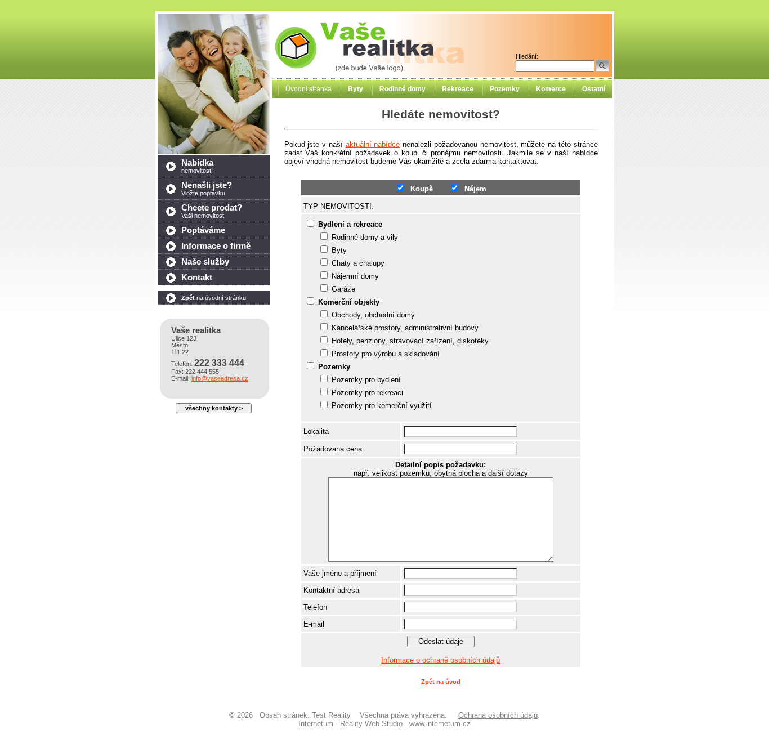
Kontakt (196, 277)
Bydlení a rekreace (350, 224)
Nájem (473, 189)
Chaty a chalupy (358, 263)
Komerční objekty (348, 302)
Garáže (343, 289)
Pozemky (334, 367)
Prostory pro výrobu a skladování (386, 354)
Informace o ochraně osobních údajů (440, 660)
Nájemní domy (355, 276)
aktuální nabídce (373, 144)
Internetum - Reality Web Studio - (384, 723)
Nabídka (197, 166)
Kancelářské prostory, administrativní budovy (405, 328)
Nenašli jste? (206, 188)
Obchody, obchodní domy (373, 315)
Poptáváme (203, 230)
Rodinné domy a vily (365, 237)
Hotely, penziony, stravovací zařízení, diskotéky (410, 341)
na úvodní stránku (213, 297)
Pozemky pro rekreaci (367, 392)
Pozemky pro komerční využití (382, 405)
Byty (339, 250)
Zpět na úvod (440, 681)
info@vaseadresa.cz (219, 378)
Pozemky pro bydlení (366, 379)
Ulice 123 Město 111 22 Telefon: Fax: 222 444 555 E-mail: (209, 354)
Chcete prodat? (211, 211)
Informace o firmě (216, 246)
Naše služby (205, 261)
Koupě (419, 189)
